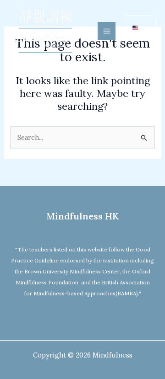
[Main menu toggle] (107, 31)
